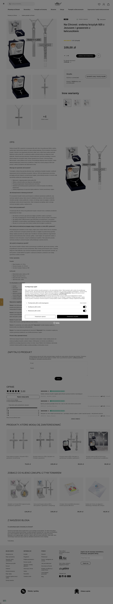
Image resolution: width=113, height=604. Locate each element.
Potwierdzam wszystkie (72, 316)
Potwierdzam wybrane (40, 316)
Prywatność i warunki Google (60, 294)
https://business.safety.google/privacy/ (35, 295)
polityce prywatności (65, 293)
